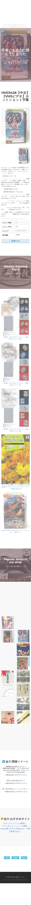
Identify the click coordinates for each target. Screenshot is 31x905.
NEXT (24, 858)
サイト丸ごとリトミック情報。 (15, 826)
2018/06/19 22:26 (20, 775)
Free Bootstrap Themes (10, 880)
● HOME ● (15, 858)
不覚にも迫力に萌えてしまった (15, 52)
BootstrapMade (23, 880)
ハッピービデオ (21, 231)
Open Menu (3, 31)
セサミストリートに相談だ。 (15, 823)
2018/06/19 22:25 (20, 783)
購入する (16, 241)
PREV (7, 858)
